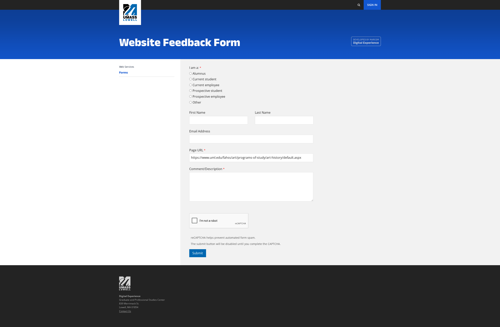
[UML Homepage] (124, 289)
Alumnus (199, 73)
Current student (204, 79)
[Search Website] (359, 5)
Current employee (206, 85)
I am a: (194, 68)
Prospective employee (209, 96)
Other (197, 102)
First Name (197, 112)
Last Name (263, 112)
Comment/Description (205, 169)
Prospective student (207, 91)
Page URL (196, 150)
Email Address (199, 131)
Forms (123, 72)
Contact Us (125, 311)
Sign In (372, 5)
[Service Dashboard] (130, 12)
